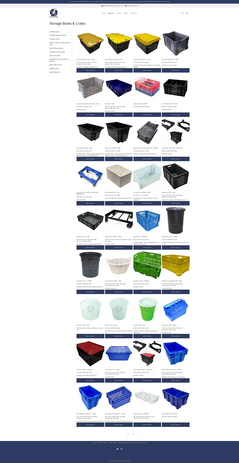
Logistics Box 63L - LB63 (168, 192)
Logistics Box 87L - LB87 (83, 236)
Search (94, 442)
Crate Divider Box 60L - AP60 (169, 104)
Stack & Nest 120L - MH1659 (140, 414)
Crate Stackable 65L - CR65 (112, 192)
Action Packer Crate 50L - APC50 (113, 59)
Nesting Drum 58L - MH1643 (84, 281)
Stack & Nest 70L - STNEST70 (170, 414)
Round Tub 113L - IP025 (83, 325)
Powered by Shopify (125, 461)
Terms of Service (142, 442)
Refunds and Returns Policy (126, 442)
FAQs (99, 442)
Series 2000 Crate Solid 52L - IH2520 (171, 369)
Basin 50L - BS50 (109, 104)
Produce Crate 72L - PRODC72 (141, 281)
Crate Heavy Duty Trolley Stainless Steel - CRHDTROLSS (88, 193)
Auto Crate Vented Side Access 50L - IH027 (88, 104)
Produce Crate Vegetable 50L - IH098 (172, 281)
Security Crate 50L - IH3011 (169, 325)
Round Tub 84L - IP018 (139, 325)
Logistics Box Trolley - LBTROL (113, 236)
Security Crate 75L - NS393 (112, 369)
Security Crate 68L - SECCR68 (84, 369)
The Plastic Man (116, 461)
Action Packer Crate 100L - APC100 (86, 59)
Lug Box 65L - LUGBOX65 (140, 236)
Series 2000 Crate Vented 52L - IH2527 (115, 414)
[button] (111, 13)
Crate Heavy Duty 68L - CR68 (112, 148)
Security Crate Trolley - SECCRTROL (143, 369)
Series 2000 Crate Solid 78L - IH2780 (86, 414)
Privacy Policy (113, 442)
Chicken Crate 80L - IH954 (140, 104)
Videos (105, 442)
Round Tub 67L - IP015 (111, 325)
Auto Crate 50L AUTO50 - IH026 (170, 59)
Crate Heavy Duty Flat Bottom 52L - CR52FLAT (145, 148)
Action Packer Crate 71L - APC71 (142, 59)
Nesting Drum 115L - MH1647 (169, 236)
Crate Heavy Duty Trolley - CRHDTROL (172, 148)
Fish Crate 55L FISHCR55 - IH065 (142, 192)
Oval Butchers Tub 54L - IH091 (113, 281)
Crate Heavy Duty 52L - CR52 (84, 148)
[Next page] (138, 434)
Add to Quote (90, 70)
